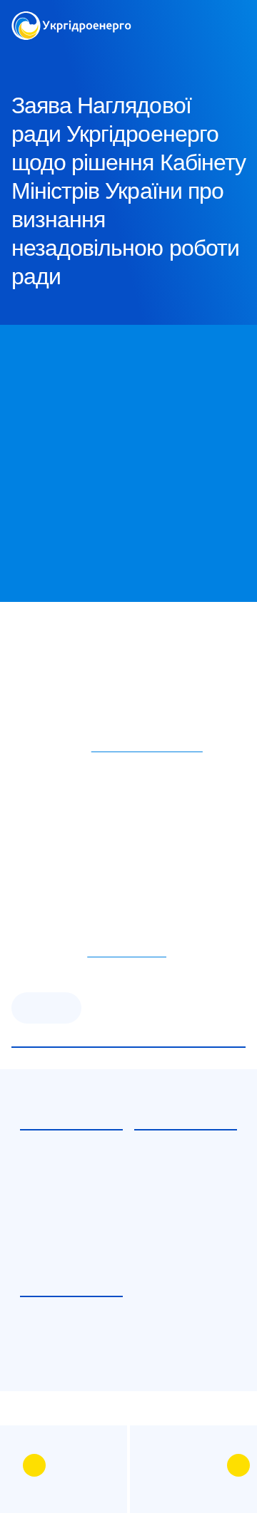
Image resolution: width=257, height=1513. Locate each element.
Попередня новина (80, 1465)
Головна (30, 56)
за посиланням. (126, 952)
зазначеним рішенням (147, 747)
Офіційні (46, 1008)
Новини (149, 56)
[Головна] (71, 20)
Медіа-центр (89, 56)
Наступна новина (184, 1465)
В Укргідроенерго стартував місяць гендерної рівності (63, 1351)
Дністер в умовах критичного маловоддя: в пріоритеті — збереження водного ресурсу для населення (67, 1219)
